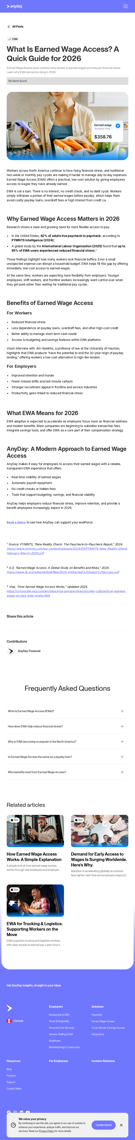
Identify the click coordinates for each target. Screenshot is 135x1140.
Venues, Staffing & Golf (61, 1034)
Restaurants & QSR (59, 1014)
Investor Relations (103, 1061)
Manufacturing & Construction (64, 1047)
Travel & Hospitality (59, 1021)
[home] (14, 6)
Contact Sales (14, 1088)
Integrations (98, 1034)
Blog (9, 1069)
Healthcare (55, 1040)
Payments (97, 1014)
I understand (103, 1125)
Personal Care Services (61, 1027)
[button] (124, 6)
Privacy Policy (46, 1131)
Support (11, 1082)
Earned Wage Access (103, 1021)
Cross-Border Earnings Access (108, 1027)
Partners (11, 1075)
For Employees (58, 1061)
